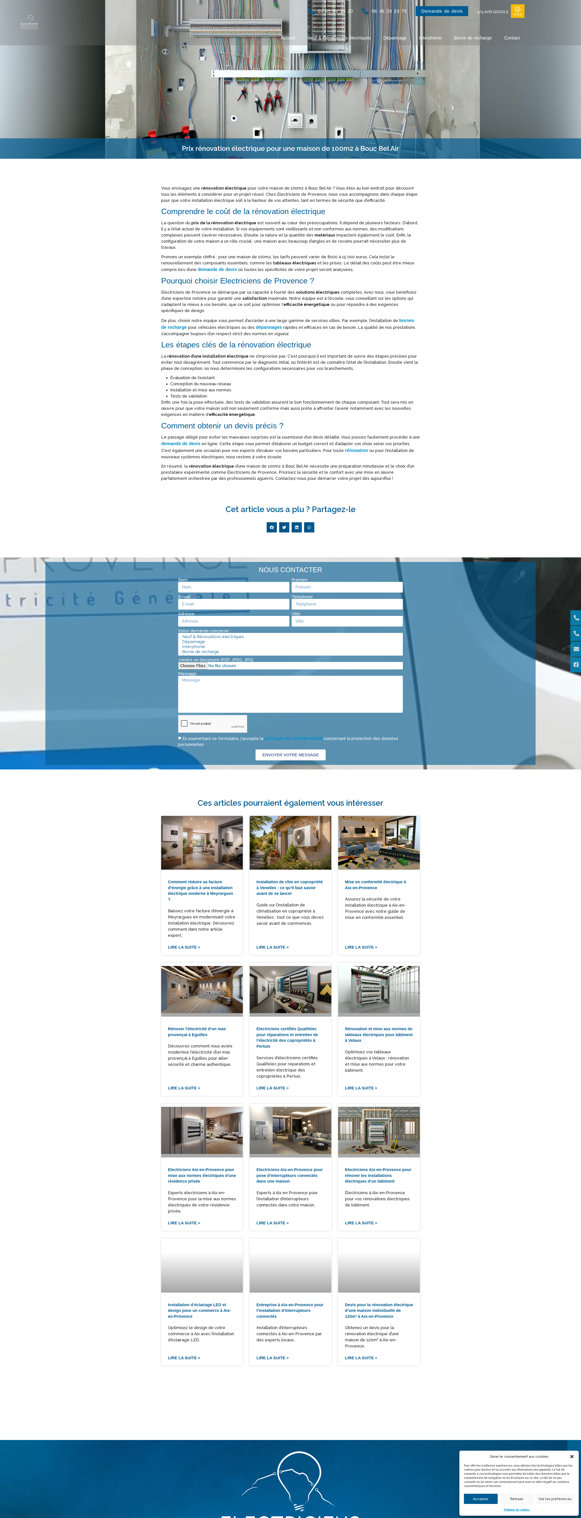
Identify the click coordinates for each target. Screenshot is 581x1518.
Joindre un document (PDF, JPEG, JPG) (215, 660)
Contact (512, 37)
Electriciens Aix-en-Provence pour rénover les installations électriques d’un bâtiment (378, 1175)
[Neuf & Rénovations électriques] (290, 636)
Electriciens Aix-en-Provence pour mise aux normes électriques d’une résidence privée (202, 1175)
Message (187, 674)
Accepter (480, 1499)
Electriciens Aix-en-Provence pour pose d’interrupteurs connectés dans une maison (289, 1175)
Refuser (516, 1499)
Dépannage (394, 37)
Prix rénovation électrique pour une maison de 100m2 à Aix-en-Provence (375, 1445)
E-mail (184, 597)
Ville (296, 614)
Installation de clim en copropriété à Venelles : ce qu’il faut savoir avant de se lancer (289, 888)
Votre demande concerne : (205, 631)
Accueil (288, 37)
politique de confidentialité (293, 738)
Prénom (300, 580)
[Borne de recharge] (290, 651)
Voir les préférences (555, 1499)
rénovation (356, 450)
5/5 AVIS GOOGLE (493, 12)
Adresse (187, 614)
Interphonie (430, 37)
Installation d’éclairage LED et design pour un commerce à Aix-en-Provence (199, 1311)
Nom (183, 580)
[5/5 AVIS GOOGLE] (517, 11)
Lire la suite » (184, 947)
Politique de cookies (517, 1509)
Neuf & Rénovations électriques (339, 37)
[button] (572, 1456)
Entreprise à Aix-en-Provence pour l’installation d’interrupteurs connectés (289, 1311)
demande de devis (217, 269)
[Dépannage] (290, 641)
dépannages (269, 327)
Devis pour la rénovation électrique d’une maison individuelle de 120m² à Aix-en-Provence (379, 1311)
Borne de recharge (473, 37)
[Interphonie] (290, 646)
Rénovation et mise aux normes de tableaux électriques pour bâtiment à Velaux (379, 1035)
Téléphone (303, 597)
